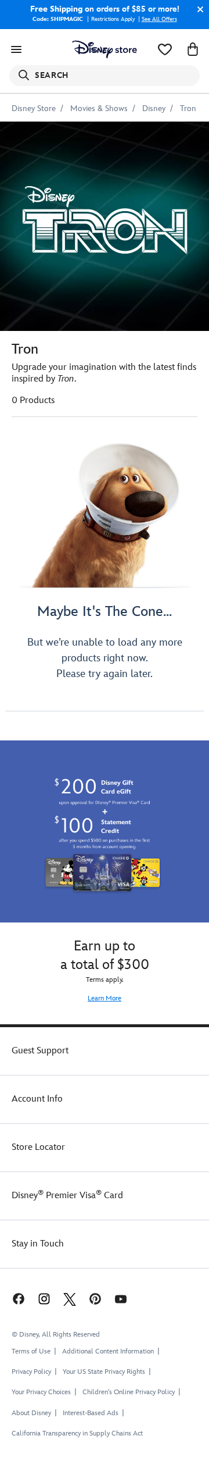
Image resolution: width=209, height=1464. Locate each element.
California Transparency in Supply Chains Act (77, 1433)
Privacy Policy (31, 1371)
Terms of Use (31, 1351)
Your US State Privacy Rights (104, 1371)
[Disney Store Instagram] (44, 1298)
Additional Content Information (108, 1351)
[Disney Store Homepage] (104, 49)
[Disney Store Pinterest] (95, 1298)
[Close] (197, 9)
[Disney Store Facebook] (17, 1298)
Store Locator (38, 1147)
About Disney (31, 1413)
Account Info (37, 1099)
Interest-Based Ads (90, 1413)
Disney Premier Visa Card (67, 1195)
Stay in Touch (38, 1243)
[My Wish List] (165, 49)
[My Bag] (193, 49)
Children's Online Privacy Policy (128, 1392)
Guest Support (40, 1050)
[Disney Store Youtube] (121, 1298)
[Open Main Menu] (16, 49)
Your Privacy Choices (41, 1392)
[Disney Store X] (70, 1298)
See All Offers (159, 19)
